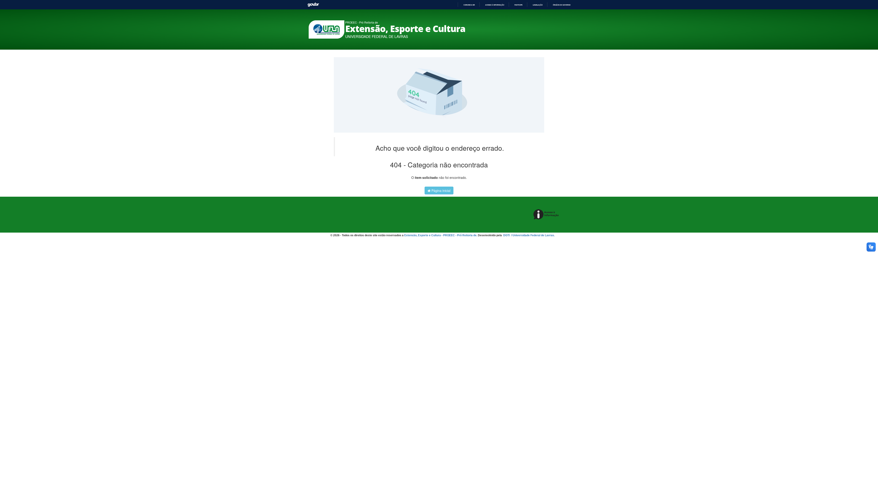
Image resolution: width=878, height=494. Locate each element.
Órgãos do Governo (561, 5)
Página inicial (440, 190)
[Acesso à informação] (546, 214)
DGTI (506, 235)
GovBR (313, 5)
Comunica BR (469, 5)
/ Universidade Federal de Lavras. (532, 235)
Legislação (538, 5)
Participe (518, 5)
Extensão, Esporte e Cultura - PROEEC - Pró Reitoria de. (440, 235)
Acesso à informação (494, 5)
